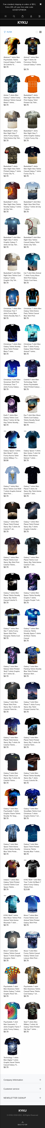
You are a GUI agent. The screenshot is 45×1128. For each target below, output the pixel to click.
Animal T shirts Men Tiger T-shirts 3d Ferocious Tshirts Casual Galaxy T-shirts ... (32, 62)
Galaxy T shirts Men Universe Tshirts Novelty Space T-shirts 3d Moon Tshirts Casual (32, 633)
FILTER (9, 32)
